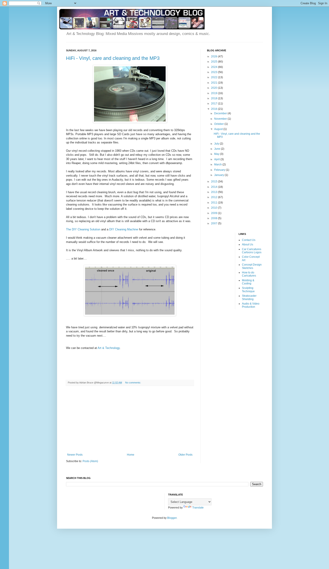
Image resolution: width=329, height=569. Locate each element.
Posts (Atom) (90, 461)
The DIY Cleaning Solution (83, 229)
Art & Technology (109, 348)
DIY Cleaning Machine (123, 229)
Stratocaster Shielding (249, 297)
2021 (214, 82)
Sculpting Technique (248, 289)
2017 (214, 103)
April (217, 159)
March (218, 164)
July (217, 143)
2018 (214, 98)
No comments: (133, 382)
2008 (214, 218)
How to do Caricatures (249, 274)
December (221, 113)
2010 (214, 207)
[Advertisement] (129, 420)
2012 (214, 197)
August (218, 129)
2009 (214, 213)
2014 (214, 186)
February (220, 169)
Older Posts (185, 454)
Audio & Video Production (250, 305)
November (221, 118)
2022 (214, 77)
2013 (214, 192)
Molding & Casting (248, 282)
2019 (214, 93)
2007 (214, 223)
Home (130, 454)
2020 (214, 87)
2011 (214, 202)
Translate (198, 507)
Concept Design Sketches (252, 266)
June (217, 148)
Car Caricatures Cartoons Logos (251, 251)
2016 (214, 108)
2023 (214, 72)
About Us (247, 244)
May (217, 154)
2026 (214, 56)
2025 (214, 61)
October (219, 123)
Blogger (172, 517)
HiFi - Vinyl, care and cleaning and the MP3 (113, 58)
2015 (214, 181)
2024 (214, 67)
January (219, 175)
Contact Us (248, 240)
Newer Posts (75, 454)
